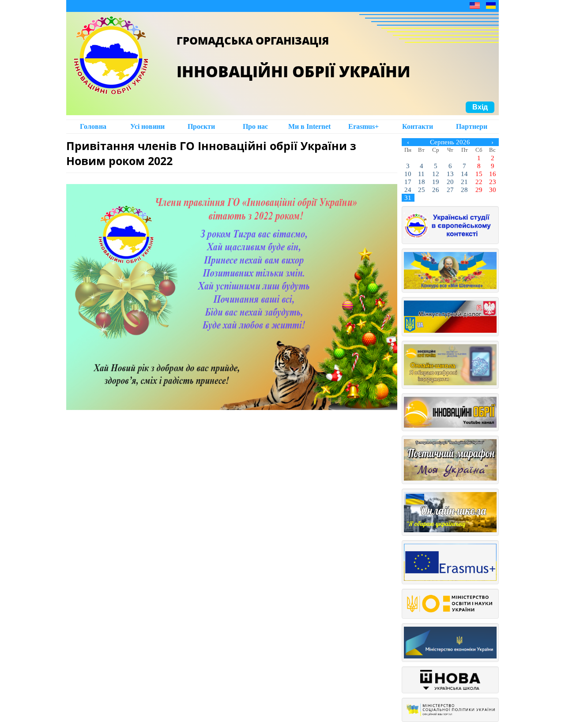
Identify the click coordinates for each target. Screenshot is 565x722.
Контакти (417, 126)
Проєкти (201, 126)
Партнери (471, 126)
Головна (93, 126)
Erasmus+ (363, 126)
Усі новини (147, 126)
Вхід (480, 107)
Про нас (255, 126)
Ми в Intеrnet (309, 126)
